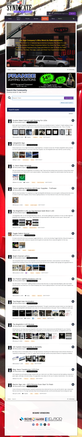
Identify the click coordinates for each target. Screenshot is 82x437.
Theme (34, 429)
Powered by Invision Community (36, 432)
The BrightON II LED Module (23, 324)
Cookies (48, 429)
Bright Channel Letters (21, 256)
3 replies (28, 137)
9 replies (25, 393)
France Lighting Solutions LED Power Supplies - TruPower (34, 188)
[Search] (73, 18)
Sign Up (72, 13)
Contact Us (41, 429)
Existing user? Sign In (60, 13)
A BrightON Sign (18, 143)
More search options (67, 102)
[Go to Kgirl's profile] (10, 234)
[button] (8, 45)
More (53, 18)
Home (10, 18)
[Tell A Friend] (50, 13)
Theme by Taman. (50, 432)
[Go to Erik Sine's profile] (10, 121)
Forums (28, 18)
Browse (36, 18)
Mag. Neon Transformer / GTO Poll (25, 369)
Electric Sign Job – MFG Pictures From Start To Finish (32, 384)
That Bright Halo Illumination (23, 301)
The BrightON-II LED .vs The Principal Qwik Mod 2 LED (33, 211)
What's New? (18, 18)
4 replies (27, 182)
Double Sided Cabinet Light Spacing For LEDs (29, 120)
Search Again (68, 98)
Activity (45, 18)
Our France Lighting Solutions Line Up (26, 279)
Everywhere (67, 18)
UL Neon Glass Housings (21, 166)
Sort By (71, 113)
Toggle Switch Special (20, 233)
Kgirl (13, 235)
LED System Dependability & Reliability (27, 347)
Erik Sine (14, 122)
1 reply (28, 295)
